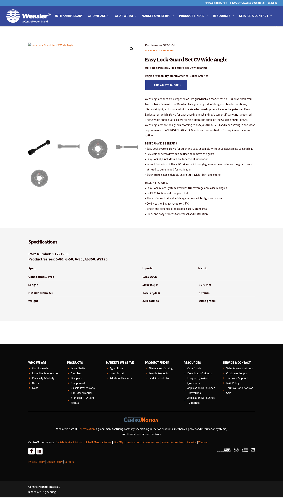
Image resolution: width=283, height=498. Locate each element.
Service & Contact (254, 16)
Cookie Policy (55, 462)
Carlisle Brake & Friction (70, 442)
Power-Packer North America (179, 442)
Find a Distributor (166, 85)
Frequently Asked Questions (247, 3)
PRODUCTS (75, 362)
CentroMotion (86, 429)
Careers (272, 3)
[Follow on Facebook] (31, 451)
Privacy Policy (36, 462)
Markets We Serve (156, 16)
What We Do (124, 16)
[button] (131, 48)
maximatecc (134, 442)
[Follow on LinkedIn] (39, 451)
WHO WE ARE (37, 362)
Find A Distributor (216, 3)
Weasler (203, 442)
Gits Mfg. (118, 442)
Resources (221, 16)
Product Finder (191, 16)
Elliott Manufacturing (98, 442)
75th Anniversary (68, 16)
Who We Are (97, 16)
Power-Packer (151, 442)
